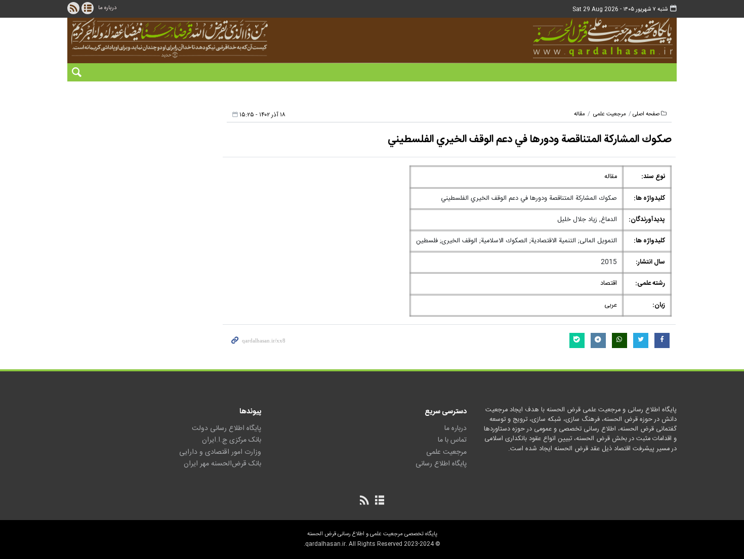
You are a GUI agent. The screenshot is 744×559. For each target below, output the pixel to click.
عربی (610, 305)
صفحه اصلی (646, 114)
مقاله (579, 114)
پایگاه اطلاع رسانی (441, 464)
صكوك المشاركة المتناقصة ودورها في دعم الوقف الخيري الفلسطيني (530, 139)
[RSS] (73, 8)
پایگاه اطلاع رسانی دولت (226, 428)
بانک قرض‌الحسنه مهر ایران (222, 464)
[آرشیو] (87, 8)
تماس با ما (452, 440)
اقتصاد (608, 283)
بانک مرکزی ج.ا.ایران (231, 440)
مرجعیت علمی (609, 114)
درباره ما (107, 8)
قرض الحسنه (546, 38)
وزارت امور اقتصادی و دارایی (220, 452)
